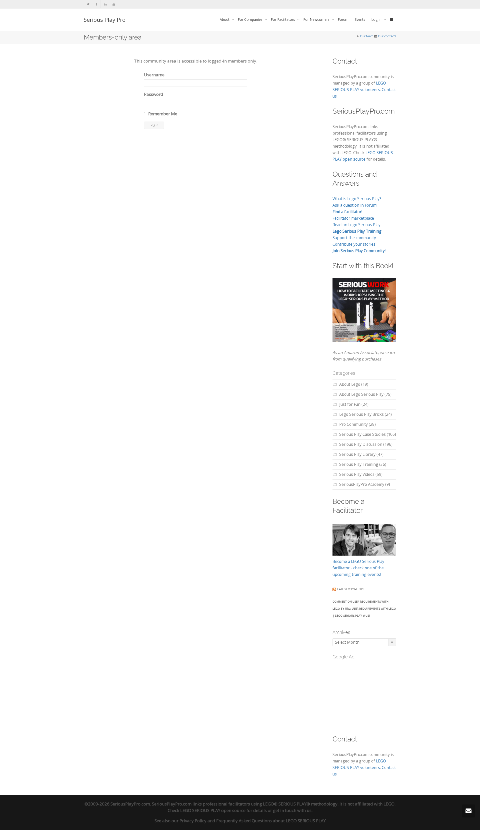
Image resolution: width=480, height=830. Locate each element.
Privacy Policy (193, 820)
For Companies (251, 19)
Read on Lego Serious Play (356, 224)
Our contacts (387, 36)
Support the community (354, 237)
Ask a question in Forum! (354, 205)
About (225, 19)
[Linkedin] (105, 4)
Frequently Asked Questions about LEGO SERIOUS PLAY (271, 820)
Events (359, 19)
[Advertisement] (370, 694)
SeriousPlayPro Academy (361, 484)
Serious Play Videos (356, 474)
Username (154, 75)
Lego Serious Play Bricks (361, 414)
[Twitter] (88, 4)
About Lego (349, 384)
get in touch (284, 810)
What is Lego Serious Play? (356, 198)
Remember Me (162, 114)
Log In (376, 19)
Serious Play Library (357, 454)
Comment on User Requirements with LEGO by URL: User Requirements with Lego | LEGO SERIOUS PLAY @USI (364, 608)
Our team (367, 36)
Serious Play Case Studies (362, 434)
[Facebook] (96, 4)
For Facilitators (283, 19)
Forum (343, 19)
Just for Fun (349, 404)
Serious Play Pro (105, 19)
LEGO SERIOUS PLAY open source (213, 810)
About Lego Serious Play (361, 394)
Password (153, 94)
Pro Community (353, 424)
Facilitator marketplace (353, 218)
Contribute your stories (354, 244)
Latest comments (350, 589)
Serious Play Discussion (360, 444)
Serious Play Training (358, 464)
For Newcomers (316, 19)
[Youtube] (114, 4)
